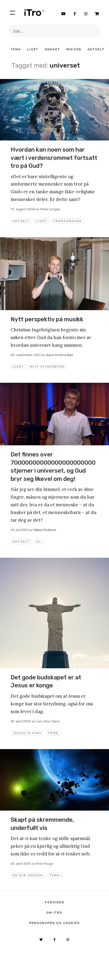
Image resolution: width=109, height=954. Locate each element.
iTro (34, 12)
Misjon (73, 49)
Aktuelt (96, 49)
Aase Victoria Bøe (59, 355)
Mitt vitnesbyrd (47, 366)
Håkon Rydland (44, 530)
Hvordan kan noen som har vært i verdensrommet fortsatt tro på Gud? (54, 157)
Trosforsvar (67, 221)
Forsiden (54, 902)
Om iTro (54, 913)
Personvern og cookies (54, 923)
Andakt (52, 49)
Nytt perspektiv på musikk (47, 319)
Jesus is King (27, 733)
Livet (32, 49)
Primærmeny (12, 12)
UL (38, 541)
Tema (16, 49)
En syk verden (28, 875)
